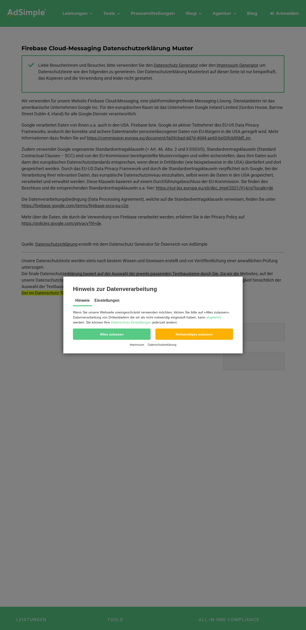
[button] (112, 334)
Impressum (137, 344)
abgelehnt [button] (213, 317)
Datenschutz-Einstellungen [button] (131, 322)
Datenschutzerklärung (162, 344)
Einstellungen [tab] (107, 300)
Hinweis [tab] (82, 300)
